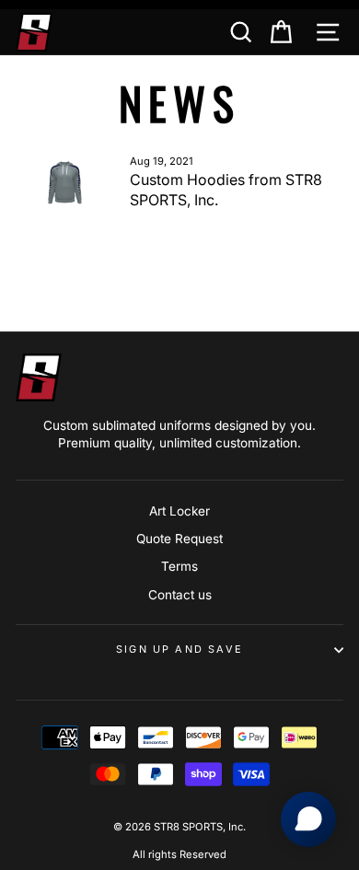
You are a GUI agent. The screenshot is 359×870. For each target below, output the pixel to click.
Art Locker (179, 511)
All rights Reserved (179, 854)
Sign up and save (179, 649)
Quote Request (179, 538)
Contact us (180, 594)
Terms (179, 566)
